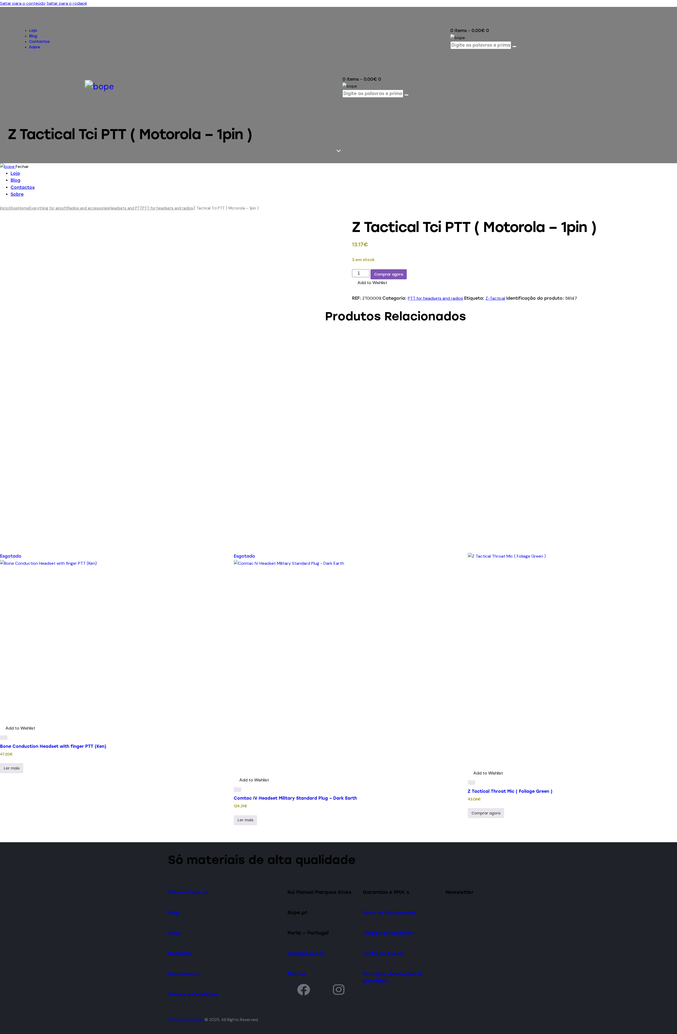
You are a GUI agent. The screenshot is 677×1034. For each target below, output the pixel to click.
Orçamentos (183, 974)
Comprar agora (388, 274)
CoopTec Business (186, 1019)
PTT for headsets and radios (167, 208)
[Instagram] (338, 989)
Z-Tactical (495, 298)
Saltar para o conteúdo (22, 3)
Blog (173, 912)
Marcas (296, 974)
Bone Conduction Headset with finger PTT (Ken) (53, 746)
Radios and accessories (88, 208)
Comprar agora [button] (486, 813)
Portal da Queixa (383, 953)
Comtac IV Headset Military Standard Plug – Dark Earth (295, 798)
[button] (369, 282)
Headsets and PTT (125, 208)
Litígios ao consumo (388, 933)
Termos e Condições (193, 994)
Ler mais (12, 768)
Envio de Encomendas (389, 912)
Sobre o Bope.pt (188, 892)
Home (23, 208)
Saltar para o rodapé (67, 3)
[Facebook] (303, 989)
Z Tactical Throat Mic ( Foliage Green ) (510, 791)
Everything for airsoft (48, 208)
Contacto (179, 953)
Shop (13, 208)
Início (4, 208)
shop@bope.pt (306, 953)
